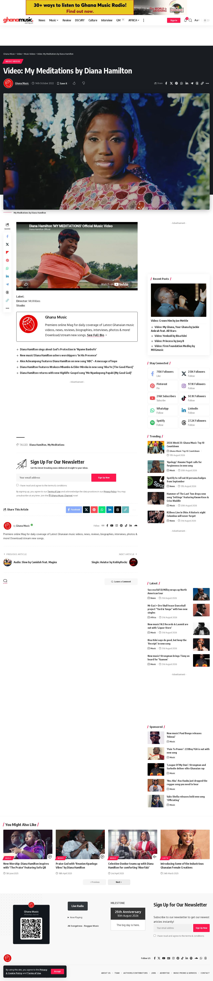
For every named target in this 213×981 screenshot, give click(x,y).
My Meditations (56, 444)
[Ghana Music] (18, 20)
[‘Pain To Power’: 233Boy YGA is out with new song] (156, 753)
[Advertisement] (106, 35)
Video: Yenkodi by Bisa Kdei (171, 336)
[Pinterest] (121, 525)
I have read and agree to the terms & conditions (43, 485)
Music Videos (13, 61)
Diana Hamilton (37, 444)
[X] (194, 373)
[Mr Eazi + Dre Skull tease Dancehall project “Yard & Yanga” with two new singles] (201, 610)
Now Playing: (76, 917)
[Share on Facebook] (166, 83)
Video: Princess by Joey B (169, 341)
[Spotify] (163, 422)
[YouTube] (112, 525)
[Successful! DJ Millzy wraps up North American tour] (201, 594)
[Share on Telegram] (192, 83)
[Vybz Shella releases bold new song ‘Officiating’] (156, 801)
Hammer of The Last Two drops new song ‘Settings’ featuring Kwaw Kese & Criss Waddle (188, 497)
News (172, 486)
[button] (57, 971)
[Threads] (194, 422)
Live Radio (78, 906)
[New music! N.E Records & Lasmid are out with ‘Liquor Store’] (201, 628)
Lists (165, 858)
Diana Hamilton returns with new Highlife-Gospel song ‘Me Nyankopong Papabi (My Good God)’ (76, 372)
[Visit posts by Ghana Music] (7, 526)
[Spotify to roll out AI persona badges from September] (156, 482)
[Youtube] (163, 398)
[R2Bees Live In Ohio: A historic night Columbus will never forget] (156, 517)
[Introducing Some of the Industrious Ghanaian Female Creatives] (185, 844)
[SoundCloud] (136, 525)
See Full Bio (95, 335)
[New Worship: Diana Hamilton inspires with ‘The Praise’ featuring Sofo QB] (27, 844)
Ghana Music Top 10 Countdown (185, 451)
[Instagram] (116, 525)
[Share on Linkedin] (186, 83)
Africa (153, 617)
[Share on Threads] (197, 83)
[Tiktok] (194, 398)
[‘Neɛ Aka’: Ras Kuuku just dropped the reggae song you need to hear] (156, 785)
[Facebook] (107, 525)
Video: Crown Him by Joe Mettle (169, 320)
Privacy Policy (110, 491)
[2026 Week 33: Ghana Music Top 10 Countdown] (156, 447)
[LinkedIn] (130, 525)
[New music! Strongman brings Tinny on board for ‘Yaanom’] (201, 660)
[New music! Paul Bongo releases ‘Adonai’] (156, 738)
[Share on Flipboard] (7, 252)
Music (172, 470)
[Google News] (168, 958)
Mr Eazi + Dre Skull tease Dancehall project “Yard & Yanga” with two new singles (167, 609)
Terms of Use (34, 973)
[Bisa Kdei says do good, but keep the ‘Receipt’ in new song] (201, 644)
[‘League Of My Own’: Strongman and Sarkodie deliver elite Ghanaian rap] (156, 769)
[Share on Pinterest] (176, 83)
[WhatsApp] (163, 410)
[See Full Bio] (106, 335)
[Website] (103, 525)
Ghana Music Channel (62, 495)
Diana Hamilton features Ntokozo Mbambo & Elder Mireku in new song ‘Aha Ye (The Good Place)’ (77, 367)
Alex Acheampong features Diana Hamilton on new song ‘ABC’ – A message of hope (68, 361)
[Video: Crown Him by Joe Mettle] (178, 300)
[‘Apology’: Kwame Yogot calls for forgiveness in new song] (156, 466)
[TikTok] (126, 525)
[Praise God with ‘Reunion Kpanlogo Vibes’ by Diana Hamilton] (80, 844)
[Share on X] (171, 83)
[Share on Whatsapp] (181, 83)
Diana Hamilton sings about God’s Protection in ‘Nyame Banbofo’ (58, 349)
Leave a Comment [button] (122, 581)
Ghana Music (22, 83)
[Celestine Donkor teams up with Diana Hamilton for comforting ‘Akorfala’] (132, 844)
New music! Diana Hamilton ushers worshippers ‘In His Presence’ (58, 355)
